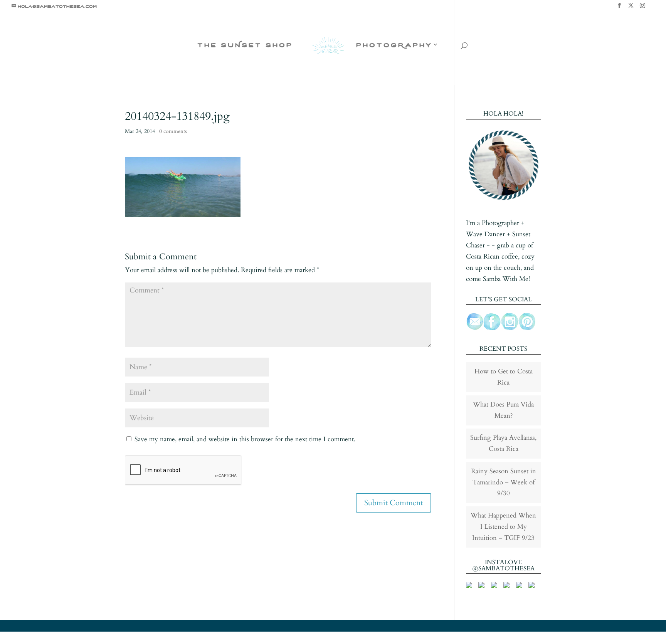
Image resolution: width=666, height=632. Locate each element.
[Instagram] (642, 8)
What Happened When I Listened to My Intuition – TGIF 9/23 (503, 526)
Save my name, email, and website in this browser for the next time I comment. (245, 439)
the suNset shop (245, 45)
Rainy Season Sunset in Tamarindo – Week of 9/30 (503, 482)
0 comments (173, 131)
